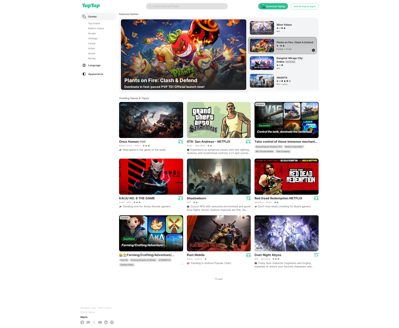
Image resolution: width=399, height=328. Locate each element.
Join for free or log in (304, 6)
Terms (100, 308)
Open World (200, 145)
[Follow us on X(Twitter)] (94, 323)
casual (91, 43)
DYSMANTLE (165, 260)
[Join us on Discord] (88, 323)
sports (91, 53)
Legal (93, 308)
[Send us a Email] (112, 323)
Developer (85, 308)
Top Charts (94, 23)
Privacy (108, 308)
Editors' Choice (125, 145)
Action (137, 145)
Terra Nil (124, 260)
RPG (129, 202)
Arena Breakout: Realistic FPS (269, 147)
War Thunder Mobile (264, 151)
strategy (92, 38)
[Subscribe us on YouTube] (100, 323)
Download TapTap (275, 6)
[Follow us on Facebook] (82, 323)
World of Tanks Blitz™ (294, 147)
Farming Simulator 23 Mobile (143, 260)
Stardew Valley (126, 265)
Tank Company (283, 151)
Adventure (259, 202)
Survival (198, 259)
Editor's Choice (96, 28)
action (91, 48)
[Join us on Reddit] (106, 323)
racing (92, 58)
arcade (92, 33)
